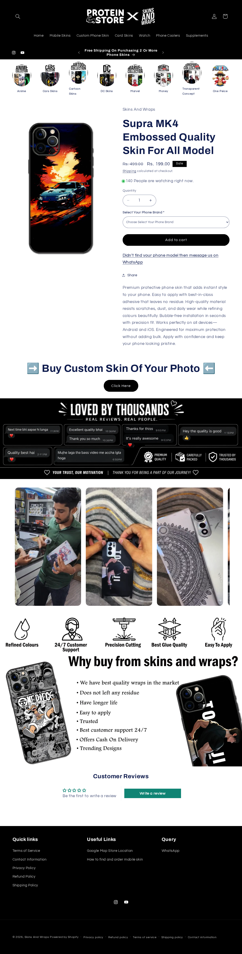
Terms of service (145, 937)
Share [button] (132, 275)
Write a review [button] (153, 793)
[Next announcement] (163, 52)
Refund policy (118, 937)
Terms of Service (26, 851)
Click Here (121, 386)
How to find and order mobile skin (115, 859)
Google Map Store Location (110, 851)
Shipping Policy (25, 885)
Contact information (202, 937)
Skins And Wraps (37, 937)
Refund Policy (24, 876)
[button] (18, 16)
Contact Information (30, 859)
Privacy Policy (24, 868)
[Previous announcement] (79, 52)
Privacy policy (93, 937)
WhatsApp (171, 851)
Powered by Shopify (64, 937)
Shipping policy (172, 937)
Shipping (129, 171)
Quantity (129, 190)
